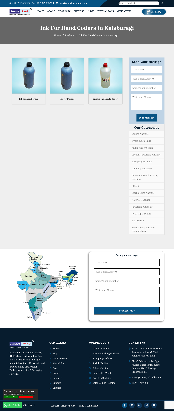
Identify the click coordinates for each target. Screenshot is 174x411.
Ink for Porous (67, 99)
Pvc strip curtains (102, 378)
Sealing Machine (140, 134)
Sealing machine (101, 348)
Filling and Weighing (142, 147)
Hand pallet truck (102, 373)
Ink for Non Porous (28, 99)
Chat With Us (14, 405)
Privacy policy (29, 394)
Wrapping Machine (141, 140)
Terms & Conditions (87, 405)
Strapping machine (102, 358)
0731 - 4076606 (140, 383)
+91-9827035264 (44, 3)
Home (40, 11)
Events (56, 348)
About (51, 11)
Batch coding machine (104, 383)
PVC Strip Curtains (141, 213)
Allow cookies (11, 397)
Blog (55, 353)
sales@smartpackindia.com (72, 3)
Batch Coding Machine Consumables (143, 229)
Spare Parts (138, 220)
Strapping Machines (142, 161)
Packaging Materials (142, 206)
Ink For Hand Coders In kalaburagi (98, 35)
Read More (24, 373)
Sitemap (57, 387)
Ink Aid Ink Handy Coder (105, 99)
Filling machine (100, 368)
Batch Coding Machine (143, 193)
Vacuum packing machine (106, 353)
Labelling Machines (142, 168)
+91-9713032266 (21, 3)
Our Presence (60, 358)
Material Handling (141, 199)
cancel (25, 397)
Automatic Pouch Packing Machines (145, 177)
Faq (55, 368)
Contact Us (124, 11)
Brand (56, 373)
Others (135, 186)
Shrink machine (101, 363)
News (91, 11)
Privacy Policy (68, 405)
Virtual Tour (105, 11)
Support (79, 11)
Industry (57, 378)
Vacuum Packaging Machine (146, 154)
